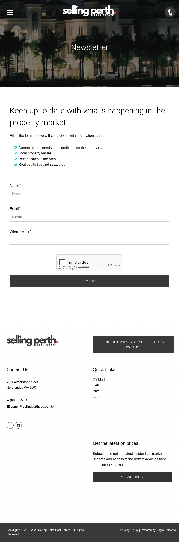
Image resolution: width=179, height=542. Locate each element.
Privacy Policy (129, 530)
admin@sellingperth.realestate (32, 406)
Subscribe (130, 477)
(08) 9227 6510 (20, 400)
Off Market (100, 380)
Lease (97, 396)
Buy (96, 391)
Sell (96, 385)
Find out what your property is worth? (133, 344)
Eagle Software (166, 530)
